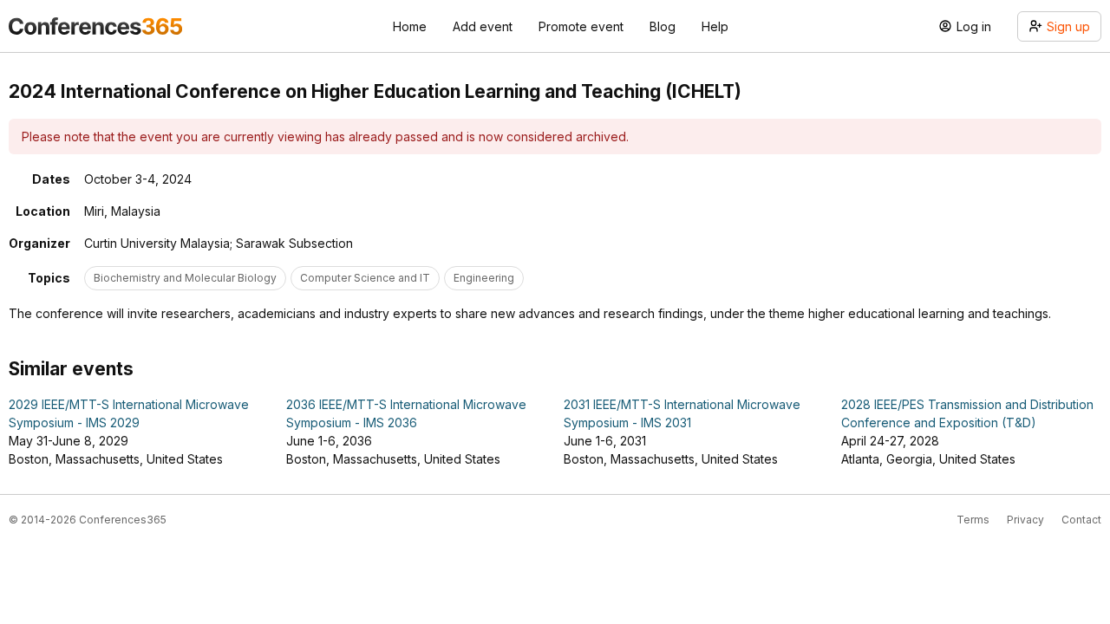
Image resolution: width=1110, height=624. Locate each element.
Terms (973, 519)
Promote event (581, 26)
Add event (483, 26)
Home (410, 26)
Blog (663, 26)
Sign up (1068, 26)
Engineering (484, 277)
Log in (974, 26)
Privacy (1025, 519)
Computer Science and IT (365, 277)
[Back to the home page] (95, 26)
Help (715, 26)
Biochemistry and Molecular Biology (185, 277)
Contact (1081, 519)
